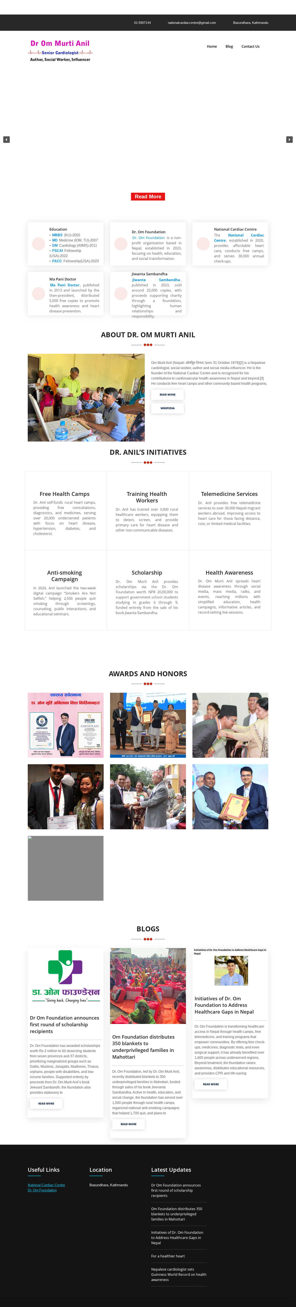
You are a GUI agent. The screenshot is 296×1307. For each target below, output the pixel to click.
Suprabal (230, 723)
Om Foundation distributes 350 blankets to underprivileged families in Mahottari (143, 1046)
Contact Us (251, 46)
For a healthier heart (168, 1256)
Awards (66, 866)
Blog (229, 46)
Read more (168, 394)
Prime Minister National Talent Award (148, 724)
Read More (148, 196)
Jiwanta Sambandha (156, 279)
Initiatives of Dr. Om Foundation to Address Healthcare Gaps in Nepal (224, 1005)
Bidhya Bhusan (148, 795)
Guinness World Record (65, 723)
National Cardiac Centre (46, 1185)
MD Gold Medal (65, 795)
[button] (6, 139)
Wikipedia (168, 408)
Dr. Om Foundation (42, 1190)
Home (212, 46)
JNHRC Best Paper (230, 795)
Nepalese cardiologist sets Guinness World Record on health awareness (179, 1274)
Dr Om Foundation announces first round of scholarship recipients (64, 1024)
